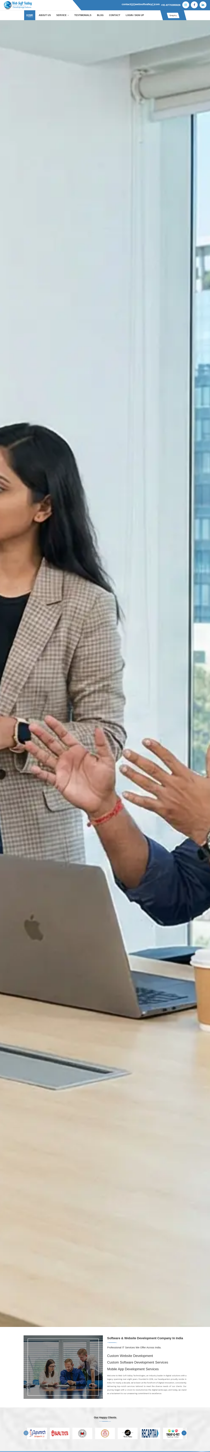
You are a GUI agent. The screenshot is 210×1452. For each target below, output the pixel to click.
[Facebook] (194, 4)
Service (61, 15)
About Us (45, 15)
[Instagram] (185, 4)
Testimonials (82, 15)
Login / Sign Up (135, 15)
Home (29, 15)
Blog (100, 15)
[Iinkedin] (203, 4)
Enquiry (173, 15)
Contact (114, 15)
